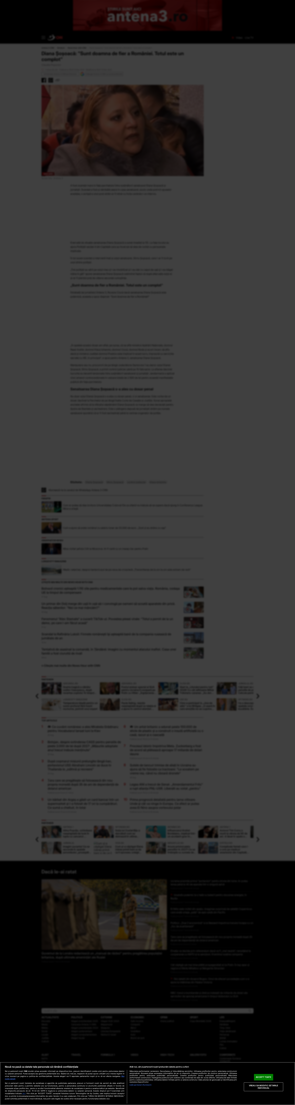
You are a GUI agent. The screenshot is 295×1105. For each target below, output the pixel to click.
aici (24, 1093)
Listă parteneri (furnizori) (140, 1085)
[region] (147, 1083)
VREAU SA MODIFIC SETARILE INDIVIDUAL (263, 1086)
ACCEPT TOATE (263, 1077)
